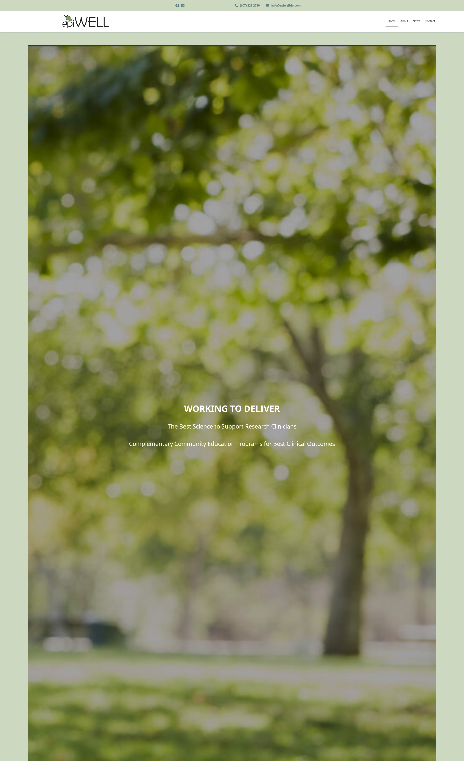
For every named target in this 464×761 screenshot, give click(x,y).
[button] (455, 752)
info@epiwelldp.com (286, 5)
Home (392, 21)
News (416, 21)
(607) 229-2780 (250, 5)
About (404, 21)
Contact (430, 21)
